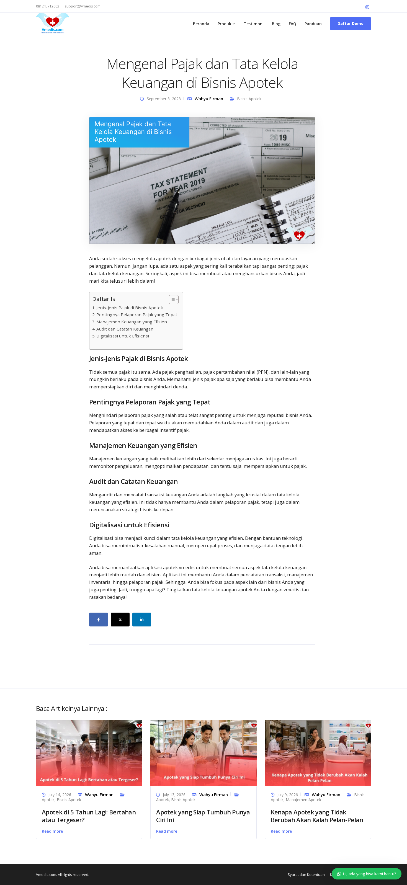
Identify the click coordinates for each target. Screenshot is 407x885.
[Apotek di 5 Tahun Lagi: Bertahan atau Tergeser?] (89, 752)
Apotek (48, 799)
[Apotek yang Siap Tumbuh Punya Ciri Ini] (203, 752)
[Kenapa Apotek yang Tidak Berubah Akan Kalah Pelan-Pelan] (318, 752)
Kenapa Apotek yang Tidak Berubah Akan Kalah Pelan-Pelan (317, 816)
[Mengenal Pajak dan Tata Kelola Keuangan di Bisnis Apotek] (202, 179)
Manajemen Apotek (303, 799)
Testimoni (254, 23)
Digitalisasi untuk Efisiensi (122, 336)
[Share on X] (120, 619)
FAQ (292, 23)
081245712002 (47, 6)
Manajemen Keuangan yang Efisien (131, 321)
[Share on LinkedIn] (141, 619)
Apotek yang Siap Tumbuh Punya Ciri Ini (203, 816)
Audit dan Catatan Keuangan (124, 329)
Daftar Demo (351, 23)
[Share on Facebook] (98, 619)
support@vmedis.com (83, 6)
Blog (276, 23)
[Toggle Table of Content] (171, 299)
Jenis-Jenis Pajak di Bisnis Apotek (129, 307)
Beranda (201, 23)
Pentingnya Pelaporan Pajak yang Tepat (136, 314)
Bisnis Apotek (249, 98)
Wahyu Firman (209, 98)
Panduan (313, 23)
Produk (224, 23)
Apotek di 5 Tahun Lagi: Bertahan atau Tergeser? (89, 816)
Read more (52, 831)
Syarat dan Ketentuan (306, 874)
